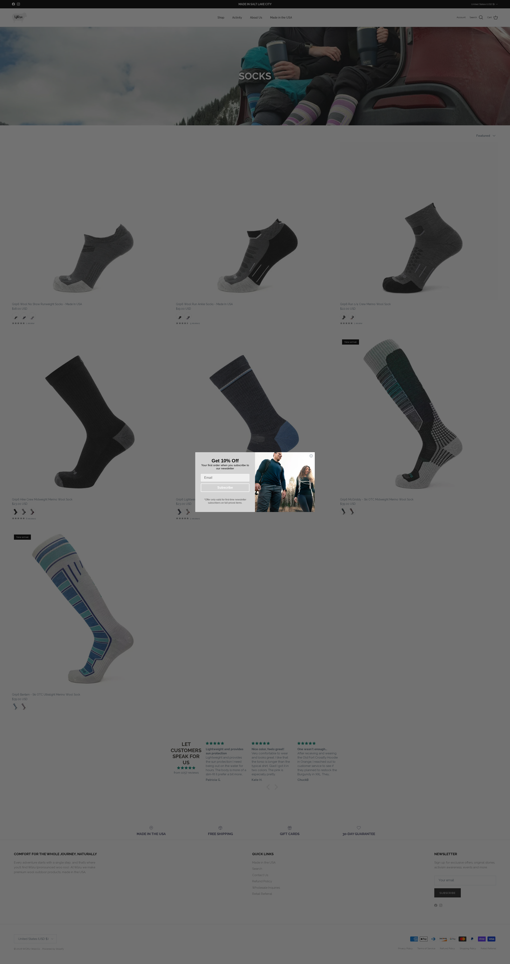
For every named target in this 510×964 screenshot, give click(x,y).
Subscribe (225, 487)
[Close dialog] (311, 456)
